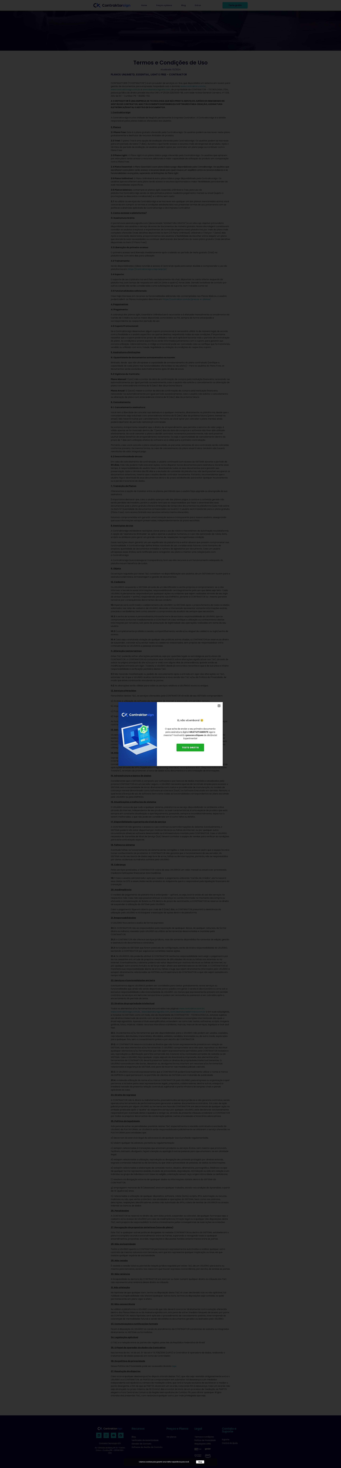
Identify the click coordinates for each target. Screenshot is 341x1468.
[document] (170, 734)
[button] (219, 706)
